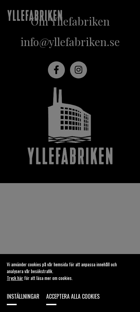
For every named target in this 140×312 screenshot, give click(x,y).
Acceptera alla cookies (73, 296)
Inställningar (23, 296)
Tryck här (15, 277)
